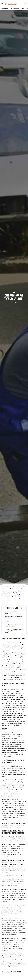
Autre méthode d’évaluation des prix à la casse (13, 617)
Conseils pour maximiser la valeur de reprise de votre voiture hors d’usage (14, 631)
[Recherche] (21, 3)
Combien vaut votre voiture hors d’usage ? (13, 612)
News (14, 292)
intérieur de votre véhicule (15, 673)
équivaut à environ (16, 699)
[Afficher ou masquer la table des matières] (23, 608)
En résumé (8, 621)
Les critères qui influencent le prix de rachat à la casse (14, 625)
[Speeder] (11, 3)
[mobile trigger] (3, 3)
